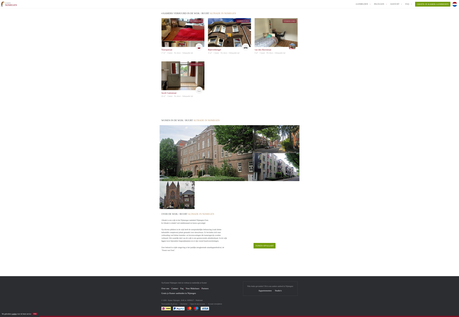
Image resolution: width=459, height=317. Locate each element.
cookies (14, 314)
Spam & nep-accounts (198, 304)
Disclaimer (184, 304)
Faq (181, 288)
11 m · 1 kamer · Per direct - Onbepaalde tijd (223, 53)
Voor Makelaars (192, 288)
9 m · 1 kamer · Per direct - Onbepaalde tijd (270, 53)
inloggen (379, 4)
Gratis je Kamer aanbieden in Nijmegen (178, 293)
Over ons (165, 288)
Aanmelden (362, 4)
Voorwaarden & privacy (169, 304)
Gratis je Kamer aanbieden (433, 4)
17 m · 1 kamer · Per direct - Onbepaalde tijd (177, 53)
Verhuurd (196, 21)
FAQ (407, 4)
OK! (35, 314)
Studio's (278, 290)
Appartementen (265, 290)
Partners (205, 288)
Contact (174, 288)
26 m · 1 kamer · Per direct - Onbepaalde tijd (177, 96)
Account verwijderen (215, 304)
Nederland (199, 300)
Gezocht (394, 4)
